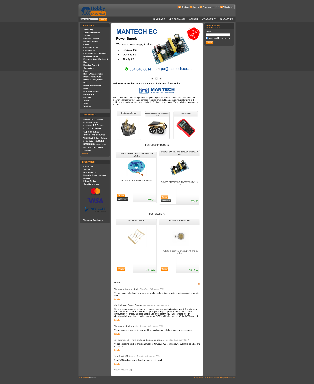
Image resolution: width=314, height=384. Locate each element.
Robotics (87, 97)
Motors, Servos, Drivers (93, 80)
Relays (96, 138)
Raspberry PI (88, 94)
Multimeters (186, 114)
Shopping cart (209, 7)
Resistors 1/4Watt (136, 220)
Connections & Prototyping (95, 53)
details (117, 299)
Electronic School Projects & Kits (157, 115)
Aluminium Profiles (91, 33)
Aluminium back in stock (126, 289)
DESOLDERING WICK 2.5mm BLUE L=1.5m (136, 154)
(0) (232, 7)
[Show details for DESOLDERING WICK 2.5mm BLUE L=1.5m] (136, 176)
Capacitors (87, 122)
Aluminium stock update (126, 326)
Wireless (87, 106)
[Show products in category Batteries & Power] (129, 137)
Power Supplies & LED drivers (92, 131)
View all (85, 153)
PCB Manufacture (90, 91)
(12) (217, 7)
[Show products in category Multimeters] (186, 137)
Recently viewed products (94, 175)
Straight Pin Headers (95, 147)
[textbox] (89, 19)
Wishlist (226, 7)
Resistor (104, 138)
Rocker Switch (88, 141)
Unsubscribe (225, 38)
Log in (196, 7)
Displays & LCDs (90, 56)
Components (89, 50)
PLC (85, 83)
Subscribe (213, 38)
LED (95, 125)
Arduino (86, 36)
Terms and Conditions (93, 220)
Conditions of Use (91, 184)
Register (185, 7)
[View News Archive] (123, 370)
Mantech (92, 378)
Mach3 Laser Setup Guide (127, 305)
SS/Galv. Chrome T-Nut (179, 220)
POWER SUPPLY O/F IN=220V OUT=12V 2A (179, 153)
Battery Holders (97, 119)
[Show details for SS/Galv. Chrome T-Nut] (179, 246)
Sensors (86, 100)
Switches (87, 150)
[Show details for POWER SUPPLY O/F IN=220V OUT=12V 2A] (179, 177)
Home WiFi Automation (93, 74)
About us (87, 169)
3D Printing (88, 30)
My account (209, 19)
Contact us (226, 19)
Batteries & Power (91, 39)
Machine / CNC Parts (92, 77)
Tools (85, 103)
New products (177, 19)
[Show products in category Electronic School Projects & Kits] (157, 136)
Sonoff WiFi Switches (124, 356)
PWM (85, 89)
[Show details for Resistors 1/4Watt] (136, 246)
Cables (86, 44)
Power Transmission (92, 86)
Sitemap (86, 178)
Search (193, 19)
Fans (85, 71)
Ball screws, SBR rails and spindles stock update (139, 340)
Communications (90, 47)
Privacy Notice (89, 181)
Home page (159, 19)
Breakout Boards (90, 41)
